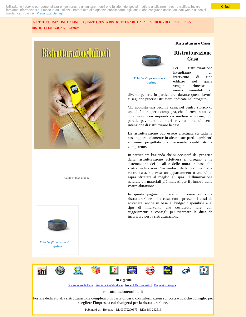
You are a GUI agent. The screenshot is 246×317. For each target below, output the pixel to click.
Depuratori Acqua (165, 285)
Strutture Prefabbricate (109, 285)
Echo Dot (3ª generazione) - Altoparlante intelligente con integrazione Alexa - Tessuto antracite (151, 78)
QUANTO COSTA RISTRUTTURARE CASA (114, 22)
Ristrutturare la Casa (80, 285)
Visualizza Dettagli (50, 13)
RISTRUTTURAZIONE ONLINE (56, 22)
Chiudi (225, 6)
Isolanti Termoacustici (138, 285)
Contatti (74, 27)
